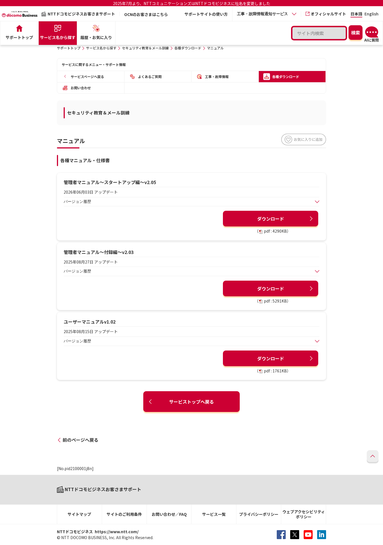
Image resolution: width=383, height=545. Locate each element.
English (371, 14)
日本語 (356, 14)
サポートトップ (68, 47)
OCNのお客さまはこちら (146, 14)
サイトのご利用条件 (124, 514)
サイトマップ (79, 514)
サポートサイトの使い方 (206, 14)
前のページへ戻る (80, 439)
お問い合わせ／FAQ (169, 514)
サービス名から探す (101, 47)
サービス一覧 (214, 514)
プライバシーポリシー (258, 514)
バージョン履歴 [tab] (77, 201)
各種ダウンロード (187, 47)
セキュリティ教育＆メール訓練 (145, 47)
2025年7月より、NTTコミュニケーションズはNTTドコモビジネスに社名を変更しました (191, 3)
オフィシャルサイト (328, 14)
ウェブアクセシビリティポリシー (303, 514)
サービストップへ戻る (191, 401)
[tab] (266, 14)
